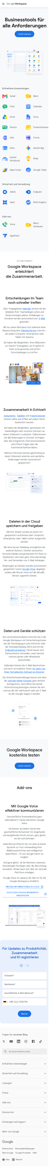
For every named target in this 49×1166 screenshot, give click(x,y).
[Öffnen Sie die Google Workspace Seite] (17, 3)
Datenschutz (7, 1164)
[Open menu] (3, 4)
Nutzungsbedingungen (25, 1164)
